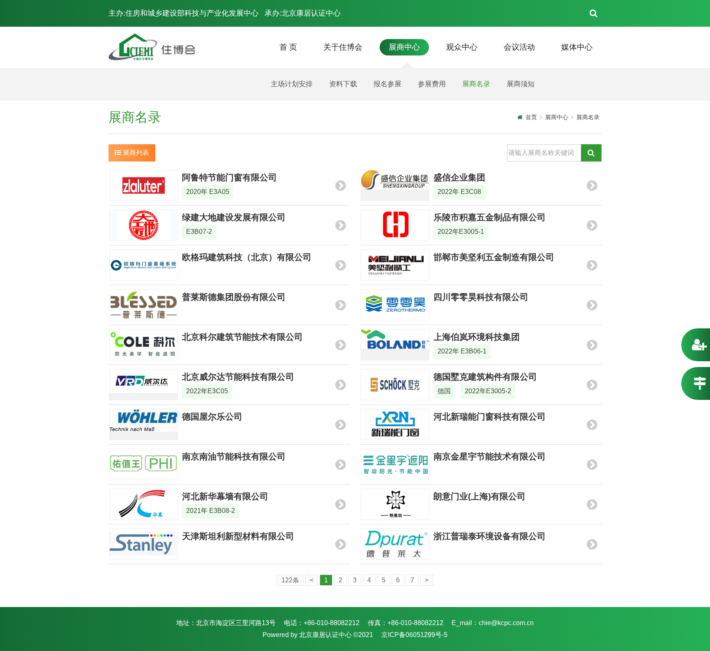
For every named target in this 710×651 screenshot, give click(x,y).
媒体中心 (576, 47)
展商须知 (521, 84)
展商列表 (135, 152)
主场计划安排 (292, 84)
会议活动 (519, 47)
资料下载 (343, 84)
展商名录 (476, 84)
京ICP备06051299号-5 (414, 634)
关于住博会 (342, 47)
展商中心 (404, 47)
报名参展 (387, 84)
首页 (531, 117)
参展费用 (432, 84)
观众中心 (461, 47)
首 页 (288, 47)
